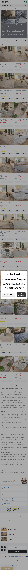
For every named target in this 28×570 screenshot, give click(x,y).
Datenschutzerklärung (15, 288)
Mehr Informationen (8, 294)
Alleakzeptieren (21, 294)
